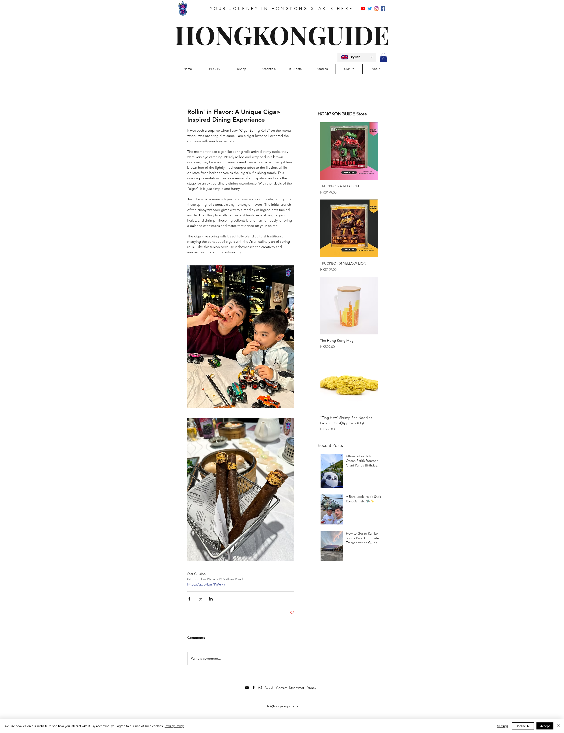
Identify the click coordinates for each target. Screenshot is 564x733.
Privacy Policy (174, 726)
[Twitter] (369, 8)
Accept (545, 726)
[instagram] (376, 8)
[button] (383, 57)
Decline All (523, 726)
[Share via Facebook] (189, 599)
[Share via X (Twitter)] (200, 599)
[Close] (558, 725)
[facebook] (383, 8)
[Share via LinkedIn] (211, 599)
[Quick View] (349, 151)
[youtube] (363, 8)
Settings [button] (502, 726)
